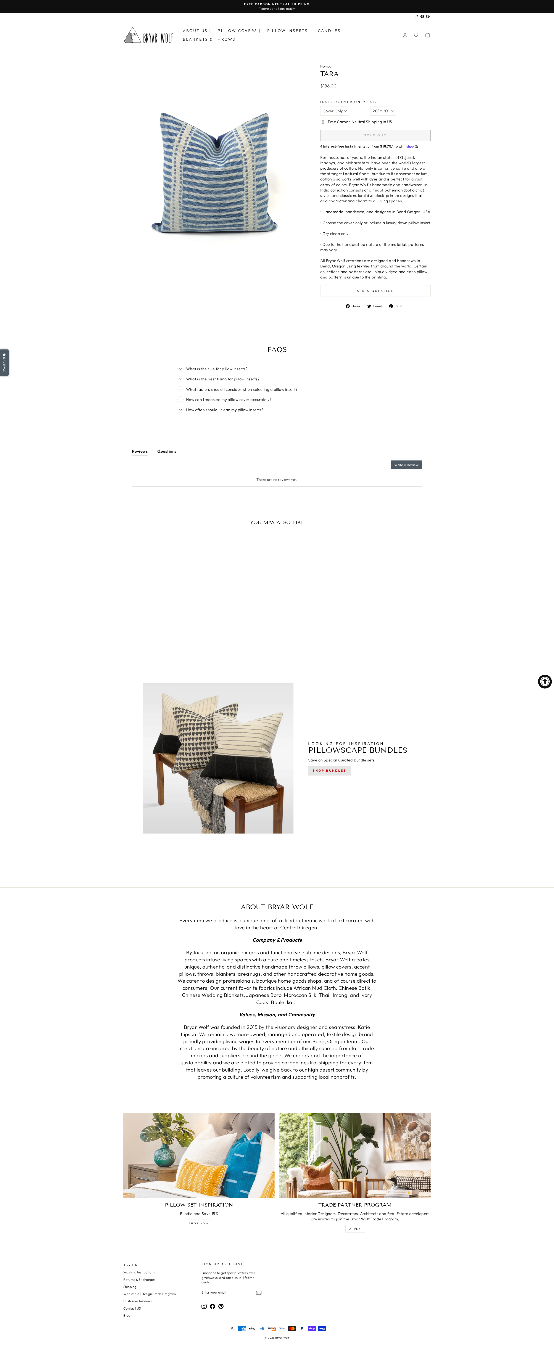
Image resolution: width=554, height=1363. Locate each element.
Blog (126, 1315)
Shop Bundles (329, 770)
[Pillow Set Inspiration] (199, 1155)
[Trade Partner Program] (355, 1155)
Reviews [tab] (140, 451)
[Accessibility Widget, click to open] (545, 682)
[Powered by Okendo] (151, 466)
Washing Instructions (139, 1272)
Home (325, 66)
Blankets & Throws (209, 39)
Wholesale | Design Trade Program (149, 1294)
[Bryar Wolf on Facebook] (212, 1306)
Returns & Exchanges (139, 1280)
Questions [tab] (166, 451)
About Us (130, 1265)
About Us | (197, 30)
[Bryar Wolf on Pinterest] (221, 1306)
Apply (355, 1228)
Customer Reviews (137, 1301)
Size (375, 102)
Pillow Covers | (239, 30)
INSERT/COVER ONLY (343, 102)
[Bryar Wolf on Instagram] (204, 1306)
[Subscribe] (259, 1292)
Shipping (130, 1287)
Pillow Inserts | (289, 30)
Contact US (132, 1308)
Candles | (331, 30)
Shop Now (199, 1223)
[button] (4, 362)
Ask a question (375, 291)
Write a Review (406, 465)
